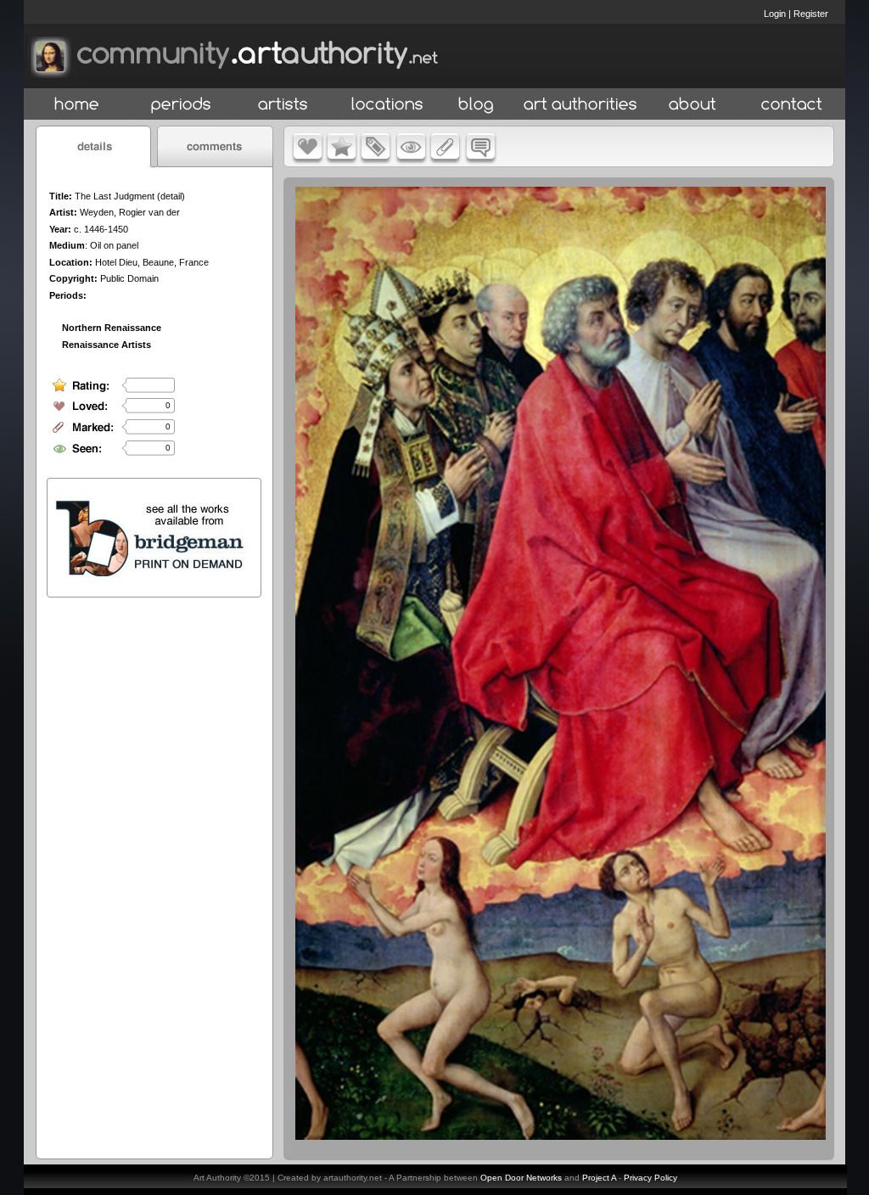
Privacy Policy (650, 1177)
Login (775, 13)
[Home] (77, 104)
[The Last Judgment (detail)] (560, 1135)
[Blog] (476, 104)
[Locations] (386, 104)
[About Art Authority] (692, 104)
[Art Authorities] (580, 104)
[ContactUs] (791, 104)
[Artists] (284, 104)
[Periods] (181, 104)
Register (810, 13)
